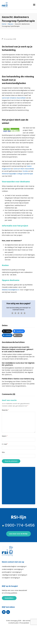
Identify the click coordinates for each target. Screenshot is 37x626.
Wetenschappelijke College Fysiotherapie (17, 174)
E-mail (5, 444)
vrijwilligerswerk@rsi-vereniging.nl (14, 575)
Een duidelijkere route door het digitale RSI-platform (18, 364)
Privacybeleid (24, 623)
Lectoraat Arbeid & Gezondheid (13, 98)
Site (3, 452)
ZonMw (25, 171)
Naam (4, 436)
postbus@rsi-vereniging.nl (11, 572)
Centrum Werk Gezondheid (23, 169)
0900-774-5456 (20, 525)
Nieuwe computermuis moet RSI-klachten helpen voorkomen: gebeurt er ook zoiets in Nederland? (17, 349)
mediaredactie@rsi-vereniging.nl (14, 566)
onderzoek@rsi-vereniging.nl (12, 569)
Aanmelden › (9, 598)
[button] (34, 5)
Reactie (5, 410)
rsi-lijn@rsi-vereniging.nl (11, 578)
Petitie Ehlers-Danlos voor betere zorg (18, 379)
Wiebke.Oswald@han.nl (10, 290)
